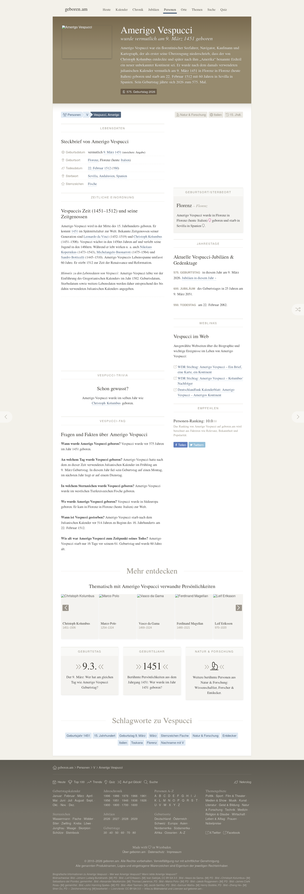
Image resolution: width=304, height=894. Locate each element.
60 (116, 168)
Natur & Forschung (192, 114)
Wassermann (61, 818)
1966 (134, 795)
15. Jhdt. (235, 114)
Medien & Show (216, 800)
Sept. (89, 800)
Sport (219, 795)
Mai (55, 800)
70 (128, 832)
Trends (97, 782)
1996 (107, 795)
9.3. (90, 665)
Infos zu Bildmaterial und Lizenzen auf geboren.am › (174, 888)
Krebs (77, 823)
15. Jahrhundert (104, 735)
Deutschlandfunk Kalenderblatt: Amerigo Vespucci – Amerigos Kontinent (206, 392)
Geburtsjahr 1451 (78, 735)
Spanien (121, 175)
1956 (107, 800)
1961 (143, 795)
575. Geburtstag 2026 (140, 91)
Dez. (72, 805)
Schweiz (159, 823)
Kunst (243, 800)
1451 (193, 70)
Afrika (158, 832)
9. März (183, 70)
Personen (170, 9)
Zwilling (66, 823)
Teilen (181, 445)
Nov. (63, 805)
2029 (134, 818)
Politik (209, 795)
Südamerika (182, 828)
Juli (70, 800)
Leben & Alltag (215, 818)
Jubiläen (153, 9)
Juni (62, 800)
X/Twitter (215, 832)
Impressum (174, 852)
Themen (197, 9)
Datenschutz (156, 852)
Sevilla (92, 175)
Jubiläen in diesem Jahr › (199, 277)
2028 (125, 818)
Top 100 (79, 782)
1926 (143, 800)
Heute (107, 9)
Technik (230, 809)
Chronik (138, 9)
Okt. (55, 805)
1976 (125, 795)
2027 (116, 818)
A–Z (182, 832)
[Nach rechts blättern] (239, 605)
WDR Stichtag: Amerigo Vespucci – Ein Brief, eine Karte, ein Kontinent (210, 369)
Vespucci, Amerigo (106, 114)
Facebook (233, 832)
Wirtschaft (238, 814)
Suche (211, 9)
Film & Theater (235, 795)
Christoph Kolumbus (136, 59)
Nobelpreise (213, 823)
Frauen (232, 818)
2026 (107, 818)
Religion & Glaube (217, 814)
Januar (57, 795)
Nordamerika (162, 828)
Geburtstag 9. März (132, 735)
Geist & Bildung (229, 805)
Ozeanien (171, 832)
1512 (188, 76)
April (89, 795)
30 (105, 832)
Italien (125, 76)
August (79, 800)
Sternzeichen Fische (175, 735)
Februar (69, 795)
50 (116, 832)
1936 (134, 800)
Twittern (198, 445)
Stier (56, 823)
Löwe (87, 823)
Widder (88, 818)
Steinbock (72, 832)
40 (111, 832)
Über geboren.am (134, 852)
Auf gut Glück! (132, 782)
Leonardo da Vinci (96, 236)
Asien (184, 823)
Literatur (211, 805)
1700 (125, 805)
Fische (92, 183)
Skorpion (84, 828)
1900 (107, 805)
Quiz (223, 9)
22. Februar (174, 76)
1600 (134, 805)
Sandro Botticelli (72, 257)
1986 (116, 795)
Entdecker (229, 735)
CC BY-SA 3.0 (133, 888)
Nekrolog (245, 782)
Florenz (93, 159)
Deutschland (162, 818)
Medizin (243, 809)
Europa (173, 823)
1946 (125, 800)
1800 (116, 805)
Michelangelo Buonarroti (114, 252)
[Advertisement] (112, 334)
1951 (116, 800)
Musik (233, 800)
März (153, 735)
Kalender (122, 9)
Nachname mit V (172, 742)
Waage (71, 828)
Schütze (58, 832)
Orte (184, 9)
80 (134, 832)
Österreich (180, 818)
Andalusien (107, 175)
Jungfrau (58, 828)
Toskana (137, 742)
